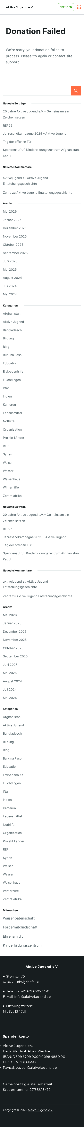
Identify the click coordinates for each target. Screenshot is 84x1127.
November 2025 (15, 236)
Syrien (7, 454)
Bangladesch (12, 330)
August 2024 (12, 278)
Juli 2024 (10, 286)
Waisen (8, 463)
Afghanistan (12, 313)
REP (6, 446)
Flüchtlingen (12, 380)
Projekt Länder (13, 438)
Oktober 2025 (13, 244)
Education (10, 363)
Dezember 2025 (15, 228)
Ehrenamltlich (14, 936)
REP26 (8, 125)
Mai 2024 (10, 294)
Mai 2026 (10, 211)
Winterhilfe (11, 487)
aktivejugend (12, 178)
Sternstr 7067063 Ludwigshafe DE (21, 979)
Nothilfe (8, 421)
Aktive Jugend (13, 322)
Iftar (6, 388)
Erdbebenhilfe (13, 371)
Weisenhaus (11, 479)
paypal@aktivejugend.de (36, 1068)
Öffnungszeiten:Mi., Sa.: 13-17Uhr (18, 1008)
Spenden (66, 7)
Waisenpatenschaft (19, 918)
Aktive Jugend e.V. (19, 7)
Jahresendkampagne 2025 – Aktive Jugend (34, 133)
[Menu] (79, 7)
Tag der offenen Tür (17, 142)
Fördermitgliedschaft (20, 927)
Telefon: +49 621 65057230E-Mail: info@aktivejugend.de (27, 994)
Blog (6, 347)
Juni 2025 (10, 261)
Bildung (8, 338)
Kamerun (9, 404)
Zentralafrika (12, 496)
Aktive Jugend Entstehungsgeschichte (44, 192)
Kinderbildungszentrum (22, 945)
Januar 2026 (12, 220)
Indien (7, 396)
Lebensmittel (12, 413)
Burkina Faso (12, 355)
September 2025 (15, 253)
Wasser (8, 471)
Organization (12, 429)
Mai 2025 (10, 269)
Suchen (76, 90)
